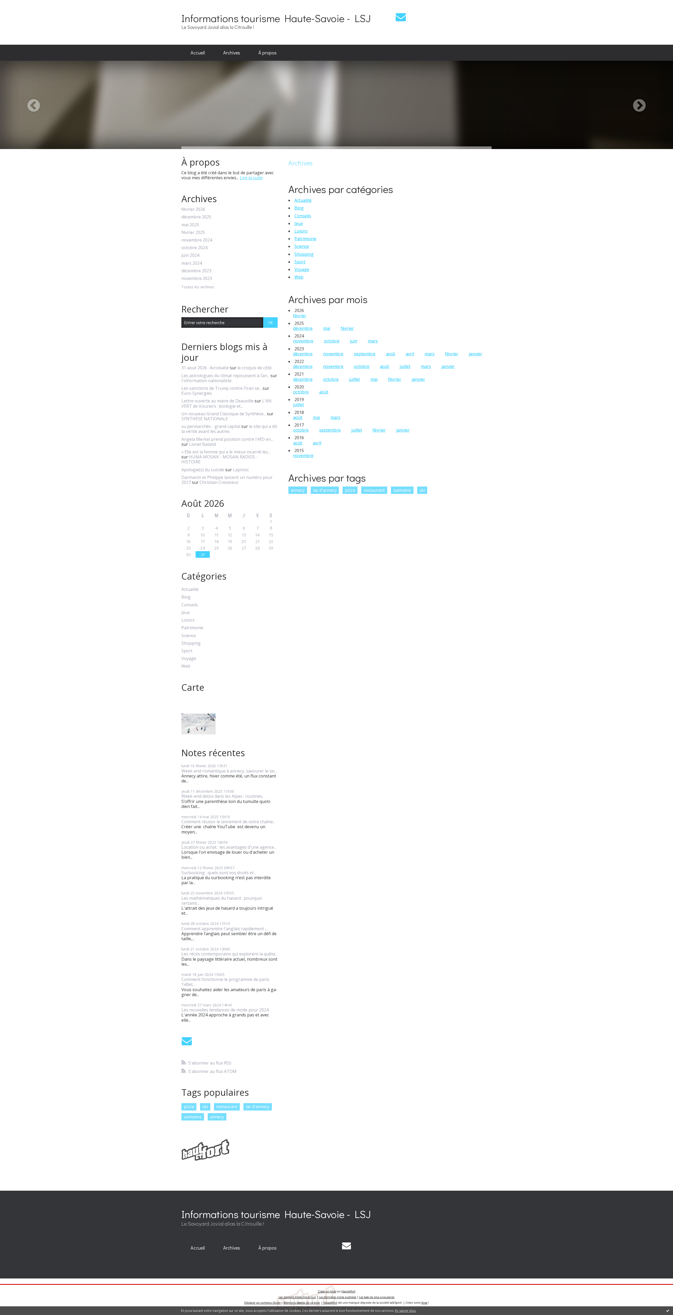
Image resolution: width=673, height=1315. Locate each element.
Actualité (189, 589)
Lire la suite (251, 178)
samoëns (193, 1117)
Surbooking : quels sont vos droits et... (218, 873)
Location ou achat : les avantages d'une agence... (228, 847)
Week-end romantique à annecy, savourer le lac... (229, 771)
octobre (331, 341)
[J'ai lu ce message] (668, 1310)
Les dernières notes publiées (337, 1297)
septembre (364, 354)
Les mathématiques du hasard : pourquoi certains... (221, 900)
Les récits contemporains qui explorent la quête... (229, 954)
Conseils (189, 604)
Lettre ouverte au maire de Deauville (217, 401)
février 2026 (193, 209)
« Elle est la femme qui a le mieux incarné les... (225, 452)
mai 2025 (190, 224)
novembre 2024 (196, 240)
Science (188, 635)
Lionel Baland (202, 444)
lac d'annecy (257, 1106)
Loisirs (188, 620)
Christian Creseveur (219, 482)
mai (326, 328)
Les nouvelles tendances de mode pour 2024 (225, 1010)
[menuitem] (197, 53)
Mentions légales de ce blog (301, 1302)
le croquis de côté (254, 368)
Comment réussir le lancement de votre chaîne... (228, 822)
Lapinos (241, 470)
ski (205, 1106)
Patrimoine (192, 627)
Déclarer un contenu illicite (262, 1302)
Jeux (185, 612)
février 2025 (193, 232)
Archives (231, 52)
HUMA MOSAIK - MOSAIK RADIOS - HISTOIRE (219, 459)
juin (353, 341)
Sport (186, 650)
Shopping (191, 643)
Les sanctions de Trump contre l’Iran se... (221, 388)
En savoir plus (405, 1310)
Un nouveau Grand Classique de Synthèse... (223, 414)
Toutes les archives (197, 287)
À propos (267, 52)
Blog (186, 597)
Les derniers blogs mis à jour (297, 1297)
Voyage (188, 658)
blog (424, 1302)
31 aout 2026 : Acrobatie (205, 368)
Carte (192, 687)
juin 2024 (190, 255)
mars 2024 (191, 263)
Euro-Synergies (196, 393)
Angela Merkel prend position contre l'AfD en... (227, 439)
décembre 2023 (196, 270)
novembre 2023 (196, 278)
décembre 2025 (196, 216)
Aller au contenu (19, 5)
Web (185, 666)
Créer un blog (327, 1291)
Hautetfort (348, 1291)
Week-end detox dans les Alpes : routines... (222, 796)
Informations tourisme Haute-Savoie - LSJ (276, 18)
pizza (189, 1106)
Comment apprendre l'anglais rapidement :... (224, 929)
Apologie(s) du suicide (202, 470)
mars (373, 341)
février (299, 316)
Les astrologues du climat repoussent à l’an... (225, 375)
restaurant (226, 1106)
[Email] (401, 17)
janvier (475, 354)
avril (410, 354)
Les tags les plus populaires (376, 1297)
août (390, 354)
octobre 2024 (194, 247)
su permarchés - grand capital (210, 426)
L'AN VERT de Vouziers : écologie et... (226, 403)
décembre (303, 328)
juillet (405, 366)
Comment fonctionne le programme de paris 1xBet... (225, 981)
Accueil (198, 52)
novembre (303, 341)
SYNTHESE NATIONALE (204, 419)
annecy (217, 1117)
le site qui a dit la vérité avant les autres (229, 428)
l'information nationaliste (206, 380)
